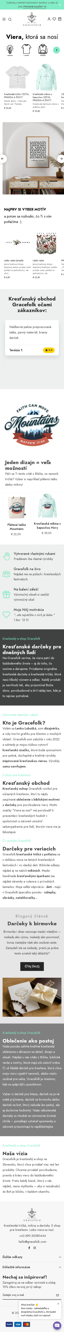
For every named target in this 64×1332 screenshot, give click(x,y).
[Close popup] (58, 1304)
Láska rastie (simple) (13, 260)
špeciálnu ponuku (30, 892)
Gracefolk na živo (27, 569)
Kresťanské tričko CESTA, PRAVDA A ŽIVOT (16, 96)
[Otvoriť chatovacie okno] (57, 1325)
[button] (4, 19)
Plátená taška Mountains (17, 527)
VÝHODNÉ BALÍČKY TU (34, 6)
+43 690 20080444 (32, 1236)
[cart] (59, 19)
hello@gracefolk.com (32, 1242)
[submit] (57, 1295)
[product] (17, 507)
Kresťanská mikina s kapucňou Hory (47, 526)
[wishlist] (54, 19)
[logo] (32, 19)
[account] (49, 19)
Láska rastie (38, 260)
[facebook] (29, 1247)
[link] (32, 425)
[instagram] (34, 1247)
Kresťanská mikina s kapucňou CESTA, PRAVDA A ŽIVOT (42, 97)
